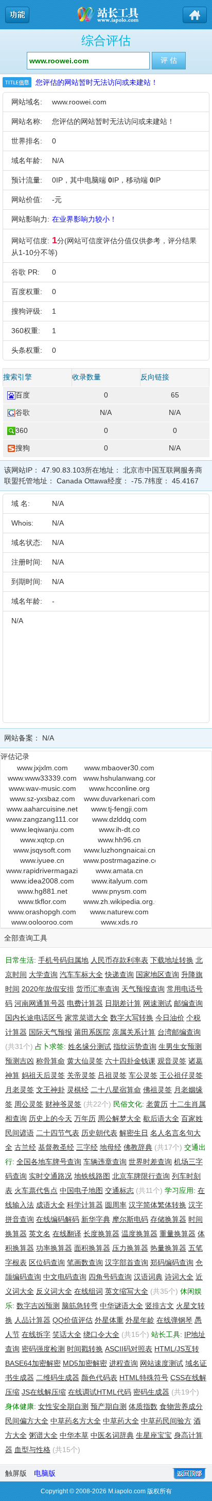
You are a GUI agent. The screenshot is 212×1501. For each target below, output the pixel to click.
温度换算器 (139, 1233)
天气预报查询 (143, 989)
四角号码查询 (110, 1277)
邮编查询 (188, 1003)
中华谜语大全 (121, 1305)
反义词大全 (54, 1291)
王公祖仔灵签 (181, 1075)
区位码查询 (47, 1262)
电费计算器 (85, 1003)
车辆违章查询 (105, 1162)
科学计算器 (85, 1205)
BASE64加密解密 (33, 1363)
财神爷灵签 (63, 1104)
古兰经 (25, 1147)
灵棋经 (78, 1090)
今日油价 (169, 1018)
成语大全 (50, 1205)
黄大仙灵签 (85, 1061)
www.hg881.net (42, 891)
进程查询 (123, 1363)
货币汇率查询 (97, 989)
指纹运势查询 (134, 1046)
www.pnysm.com (119, 891)
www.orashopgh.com (42, 912)
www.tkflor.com (42, 901)
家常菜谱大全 (86, 1018)
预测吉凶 (19, 1061)
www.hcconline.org (119, 788)
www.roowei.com (79, 102)
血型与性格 (32, 1449)
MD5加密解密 (85, 1363)
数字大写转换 (131, 1018)
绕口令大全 (101, 1334)
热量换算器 (168, 1248)
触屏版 (16, 1473)
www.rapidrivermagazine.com (42, 870)
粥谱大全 (43, 1435)
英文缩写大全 (126, 1291)
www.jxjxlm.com (42, 768)
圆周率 (116, 1205)
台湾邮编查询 (179, 1032)
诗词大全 (179, 1277)
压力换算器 (130, 1248)
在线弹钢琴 (174, 1320)
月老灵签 (19, 1090)
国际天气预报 (50, 1032)
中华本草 (74, 1435)
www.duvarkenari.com (119, 798)
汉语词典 (148, 1277)
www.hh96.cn (119, 840)
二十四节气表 (57, 1133)
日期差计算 (123, 1003)
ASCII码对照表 (128, 1349)
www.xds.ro (119, 922)
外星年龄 (140, 1320)
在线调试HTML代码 (99, 1392)
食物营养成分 (181, 1406)
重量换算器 (178, 1233)
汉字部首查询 (126, 1262)
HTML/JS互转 (176, 1349)
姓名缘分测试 (89, 1046)
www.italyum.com (120, 881)
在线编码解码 (57, 1219)
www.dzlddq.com (119, 819)
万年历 (85, 1118)
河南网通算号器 (39, 1003)
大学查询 (43, 974)
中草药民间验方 (166, 1421)
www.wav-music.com (42, 788)
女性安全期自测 (63, 1406)
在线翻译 (66, 1233)
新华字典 (95, 1219)
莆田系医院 (92, 1032)
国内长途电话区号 (34, 1018)
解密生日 (133, 1133)
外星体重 (109, 1320)
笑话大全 (66, 1334)
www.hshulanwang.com (119, 778)
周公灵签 (28, 1104)
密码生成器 (151, 1392)
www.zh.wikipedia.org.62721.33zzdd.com (119, 901)
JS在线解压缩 (44, 1392)
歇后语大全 (161, 1118)
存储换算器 (168, 1219)
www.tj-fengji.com (119, 809)
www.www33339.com (42, 778)
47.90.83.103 (63, 470)
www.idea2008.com (42, 881)
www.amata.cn (119, 870)
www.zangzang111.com (42, 819)
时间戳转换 (85, 1349)
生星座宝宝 (154, 1435)
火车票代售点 (36, 1190)
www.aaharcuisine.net (42, 809)
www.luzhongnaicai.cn (119, 850)
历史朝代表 (99, 1133)
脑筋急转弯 (80, 1305)
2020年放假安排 (48, 989)
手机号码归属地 (63, 960)
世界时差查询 (150, 1162)
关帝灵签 (81, 1075)
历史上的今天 (50, 1118)
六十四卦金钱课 (130, 1061)
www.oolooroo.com (42, 922)
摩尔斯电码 (130, 1219)
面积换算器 (92, 1248)
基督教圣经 (56, 1147)
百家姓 (192, 1118)
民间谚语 (19, 1133)
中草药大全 (121, 1421)
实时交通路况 (50, 1176)
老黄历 (157, 1104)
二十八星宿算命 (116, 1090)
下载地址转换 (171, 960)
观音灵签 (171, 1061)
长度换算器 (101, 1233)
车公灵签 (143, 1075)
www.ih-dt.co (119, 829)
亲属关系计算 (133, 1032)
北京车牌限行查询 (141, 1176)
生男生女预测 (180, 1046)
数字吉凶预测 (38, 1305)
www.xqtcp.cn (42, 840)
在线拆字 (36, 1334)
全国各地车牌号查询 (48, 1162)
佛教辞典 (137, 1147)
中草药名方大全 (75, 1421)
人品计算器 (32, 1320)
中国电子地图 (81, 1190)
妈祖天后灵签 (43, 1075)
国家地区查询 (157, 974)
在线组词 (88, 1291)
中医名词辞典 (112, 1435)
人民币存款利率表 (119, 960)
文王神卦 (50, 1090)
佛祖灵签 (157, 1090)
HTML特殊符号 (143, 1377)
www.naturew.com (119, 912)
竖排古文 (159, 1305)
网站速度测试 (161, 1363)
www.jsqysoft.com (42, 850)
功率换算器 (54, 1248)
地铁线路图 (92, 1176)
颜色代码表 (99, 1377)
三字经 (87, 1147)
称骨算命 (50, 1061)
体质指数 (143, 1406)
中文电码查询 (64, 1277)
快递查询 (119, 974)
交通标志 (119, 1190)
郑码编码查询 (171, 1262)
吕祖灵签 (112, 1075)
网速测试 (157, 1003)
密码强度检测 (43, 1349)
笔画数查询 (85, 1262)
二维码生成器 (57, 1377)
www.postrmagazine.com (119, 860)
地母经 (110, 1147)
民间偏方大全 (26, 1421)
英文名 (39, 1233)
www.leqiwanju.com (42, 829)
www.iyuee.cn (42, 860)
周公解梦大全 (119, 1118)
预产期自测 (109, 1406)
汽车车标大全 (81, 974)
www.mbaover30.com (119, 768)
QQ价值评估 (72, 1320)
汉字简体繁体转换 (157, 1205)
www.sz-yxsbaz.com (42, 798)
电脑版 (45, 1473)
